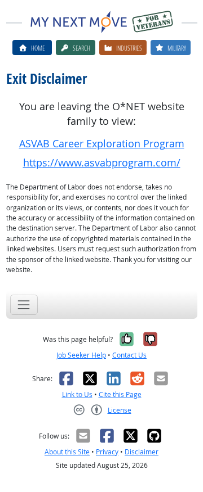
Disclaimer (141, 452)
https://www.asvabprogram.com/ (101, 162)
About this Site (67, 452)
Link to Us (77, 394)
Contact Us (129, 355)
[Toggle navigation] (24, 304)
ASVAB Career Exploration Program (101, 143)
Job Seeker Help (81, 355)
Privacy (107, 452)
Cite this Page (120, 394)
